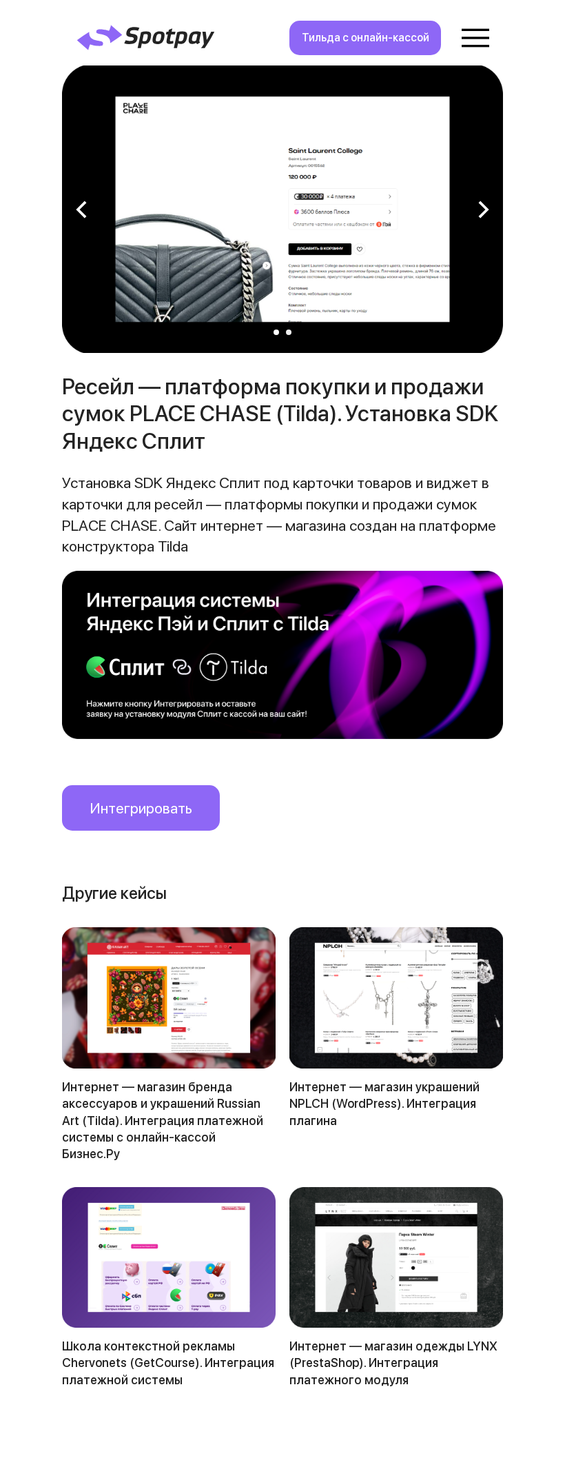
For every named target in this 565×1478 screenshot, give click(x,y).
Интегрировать (141, 808)
